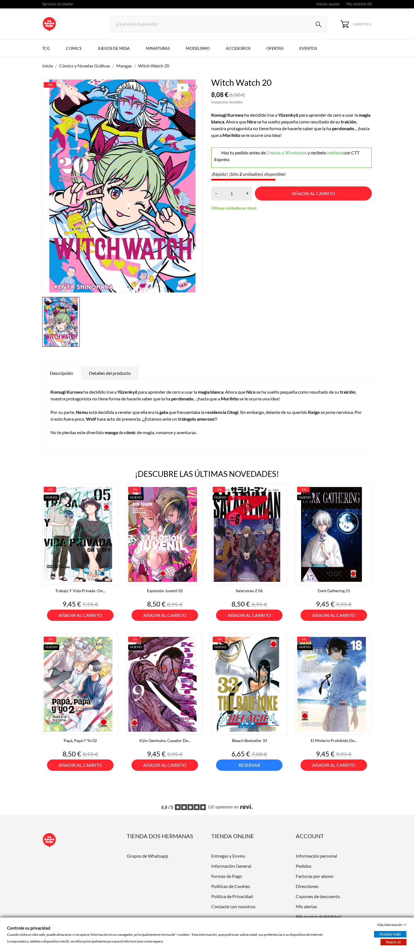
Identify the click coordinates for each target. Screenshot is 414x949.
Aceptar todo (390, 934)
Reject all (393, 942)
